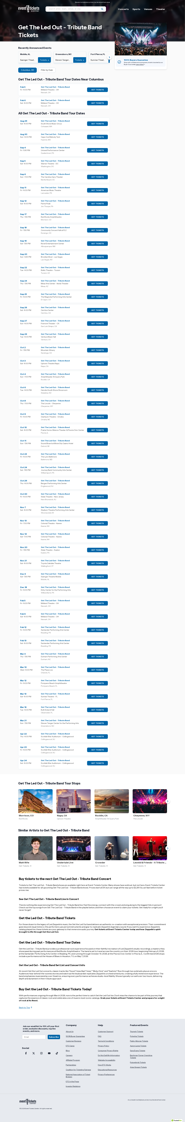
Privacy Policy (103, 1046)
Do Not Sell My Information (109, 1055)
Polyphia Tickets (136, 1036)
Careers (69, 1055)
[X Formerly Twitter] (34, 1053)
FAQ (99, 1036)
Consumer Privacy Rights (108, 1050)
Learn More (140, 64)
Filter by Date (47, 70)
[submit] (102, 9)
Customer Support (105, 1031)
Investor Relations (73, 1086)
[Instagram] (41, 1053)
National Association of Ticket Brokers (78, 1075)
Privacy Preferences (106, 1074)
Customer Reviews (73, 1041)
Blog (68, 1050)
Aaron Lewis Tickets (138, 1046)
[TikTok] (57, 1053)
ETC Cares (70, 1046)
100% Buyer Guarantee (75, 1036)
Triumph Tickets (136, 1031)
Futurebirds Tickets (138, 1062)
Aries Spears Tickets (138, 1067)
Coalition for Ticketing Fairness (78, 1070)
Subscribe (54, 1037)
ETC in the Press (72, 1081)
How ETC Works (104, 1065)
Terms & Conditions (106, 1041)
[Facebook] (26, 1053)
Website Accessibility (106, 1060)
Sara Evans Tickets (137, 1050)
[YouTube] (49, 1053)
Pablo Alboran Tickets (139, 1041)
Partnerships (71, 1065)
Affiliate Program (73, 1060)
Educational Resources (107, 1070)
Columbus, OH (27, 70)
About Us (69, 1031)
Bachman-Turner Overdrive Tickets (141, 1056)
